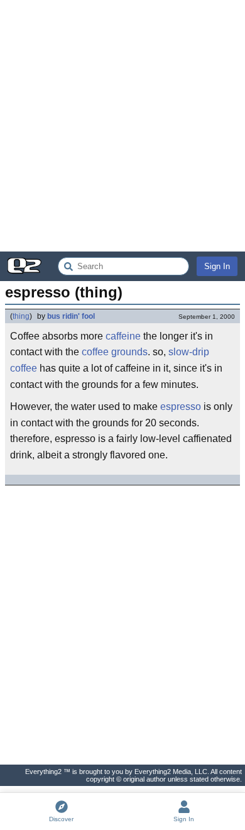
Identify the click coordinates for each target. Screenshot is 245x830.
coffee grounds (115, 351)
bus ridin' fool (71, 316)
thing (21, 316)
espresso (180, 406)
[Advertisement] (122, 125)
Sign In (217, 266)
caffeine (123, 336)
